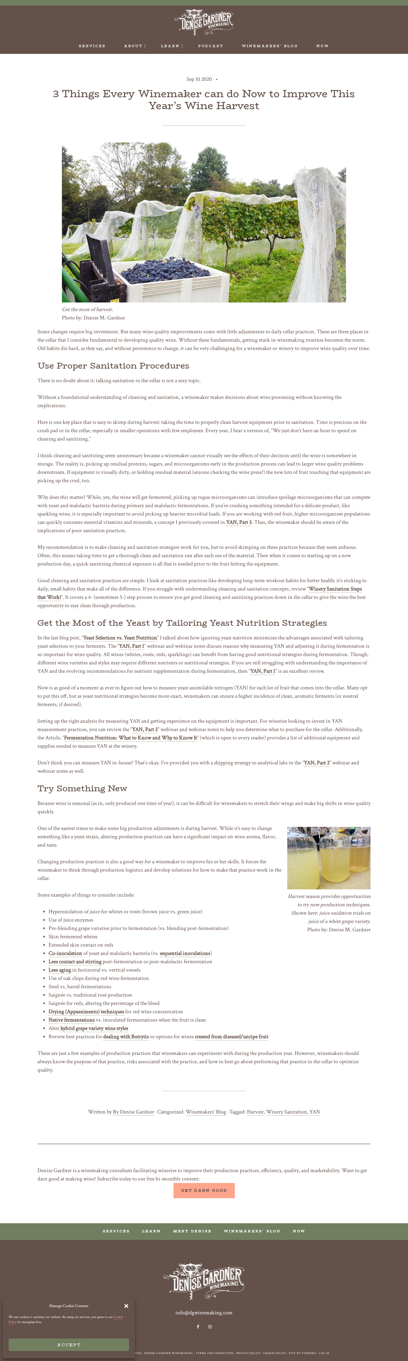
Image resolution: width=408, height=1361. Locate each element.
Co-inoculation (65, 953)
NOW (299, 1231)
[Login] (364, 11)
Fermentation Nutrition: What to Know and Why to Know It (130, 737)
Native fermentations (72, 1020)
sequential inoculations (185, 953)
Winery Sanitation (286, 1111)
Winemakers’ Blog (252, 1231)
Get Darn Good (204, 1190)
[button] (126, 1306)
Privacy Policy (248, 1353)
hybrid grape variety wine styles (94, 1028)
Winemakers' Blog (206, 1111)
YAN (314, 1111)
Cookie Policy (274, 1353)
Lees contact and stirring (75, 961)
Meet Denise (192, 1231)
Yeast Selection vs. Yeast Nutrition (120, 637)
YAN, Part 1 (131, 646)
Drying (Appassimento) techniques (86, 1011)
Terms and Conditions (215, 1353)
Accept (69, 1345)
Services (116, 1231)
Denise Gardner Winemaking (204, 22)
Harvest (255, 1111)
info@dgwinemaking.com (204, 1312)
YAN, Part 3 (239, 522)
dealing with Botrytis (126, 1036)
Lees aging (60, 970)
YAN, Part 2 (145, 729)
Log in (324, 1353)
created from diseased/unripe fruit (231, 1036)
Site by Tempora (302, 1353)
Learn (151, 1231)
